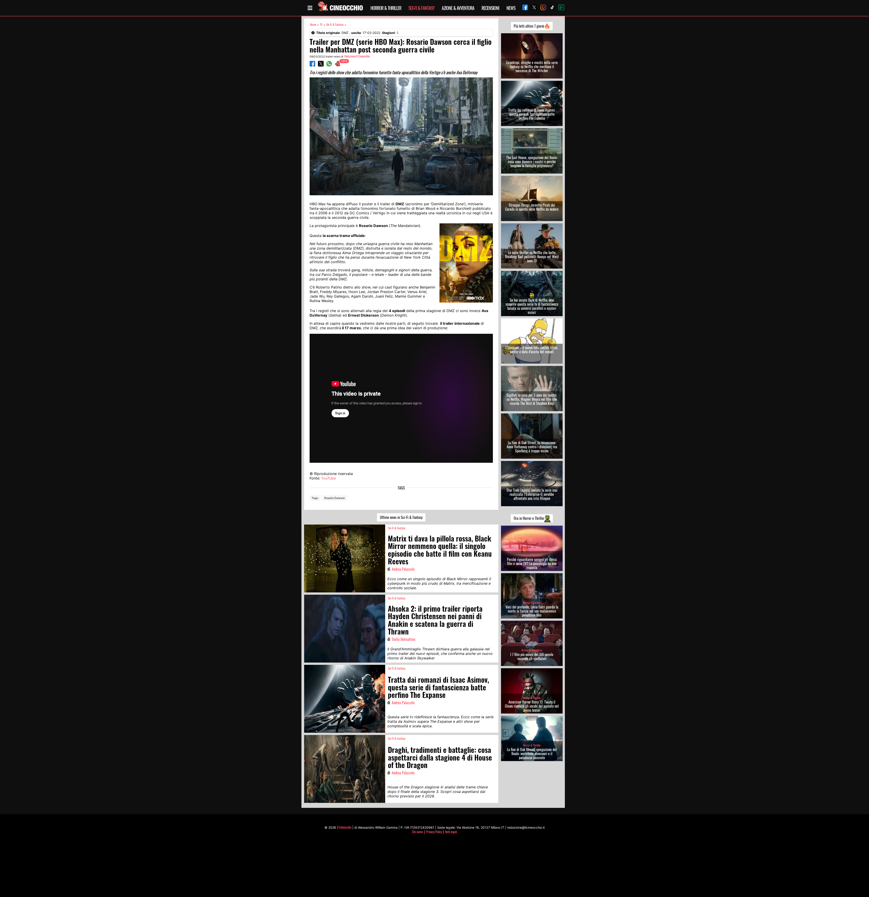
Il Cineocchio (344, 827)
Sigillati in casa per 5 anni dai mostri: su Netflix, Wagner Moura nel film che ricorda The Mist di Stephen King (531, 399)
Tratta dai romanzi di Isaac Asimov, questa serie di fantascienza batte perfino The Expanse (531, 114)
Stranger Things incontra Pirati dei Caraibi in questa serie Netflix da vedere (532, 207)
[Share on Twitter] (321, 65)
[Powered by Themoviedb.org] (559, 8)
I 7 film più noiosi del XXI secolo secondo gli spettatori (531, 656)
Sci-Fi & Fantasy (421, 8)
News (510, 8)
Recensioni (490, 8)
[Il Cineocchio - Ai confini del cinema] (340, 8)
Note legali (451, 831)
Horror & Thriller (385, 8)
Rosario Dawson (334, 498)
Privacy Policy (434, 831)
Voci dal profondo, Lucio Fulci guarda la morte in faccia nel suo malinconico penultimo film (532, 611)
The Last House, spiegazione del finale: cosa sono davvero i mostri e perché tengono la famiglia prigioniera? (532, 161)
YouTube (328, 478)
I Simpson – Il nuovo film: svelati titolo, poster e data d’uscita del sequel (532, 349)
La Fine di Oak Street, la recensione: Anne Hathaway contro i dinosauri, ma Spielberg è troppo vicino (532, 446)
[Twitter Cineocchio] (532, 8)
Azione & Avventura (458, 8)
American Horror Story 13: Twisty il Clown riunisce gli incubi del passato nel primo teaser (532, 706)
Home (313, 24)
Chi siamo (417, 831)
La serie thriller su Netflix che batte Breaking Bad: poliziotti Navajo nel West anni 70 (532, 256)
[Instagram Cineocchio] (541, 8)
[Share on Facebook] (312, 65)
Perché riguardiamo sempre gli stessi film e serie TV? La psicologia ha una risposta (532, 563)
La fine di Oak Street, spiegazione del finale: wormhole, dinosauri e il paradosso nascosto (532, 753)
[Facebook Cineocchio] (523, 8)
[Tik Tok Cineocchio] (550, 8)
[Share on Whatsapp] (329, 65)
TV (321, 24)
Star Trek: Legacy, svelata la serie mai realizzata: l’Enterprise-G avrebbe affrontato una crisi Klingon (531, 494)
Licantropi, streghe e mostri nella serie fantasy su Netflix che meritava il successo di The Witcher (532, 66)
